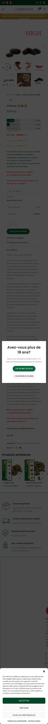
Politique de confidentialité (17, 721)
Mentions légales (34, 721)
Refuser (24, 708)
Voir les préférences (24, 715)
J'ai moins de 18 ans (24, 376)
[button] (44, 671)
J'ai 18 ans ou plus (24, 368)
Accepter (24, 700)
